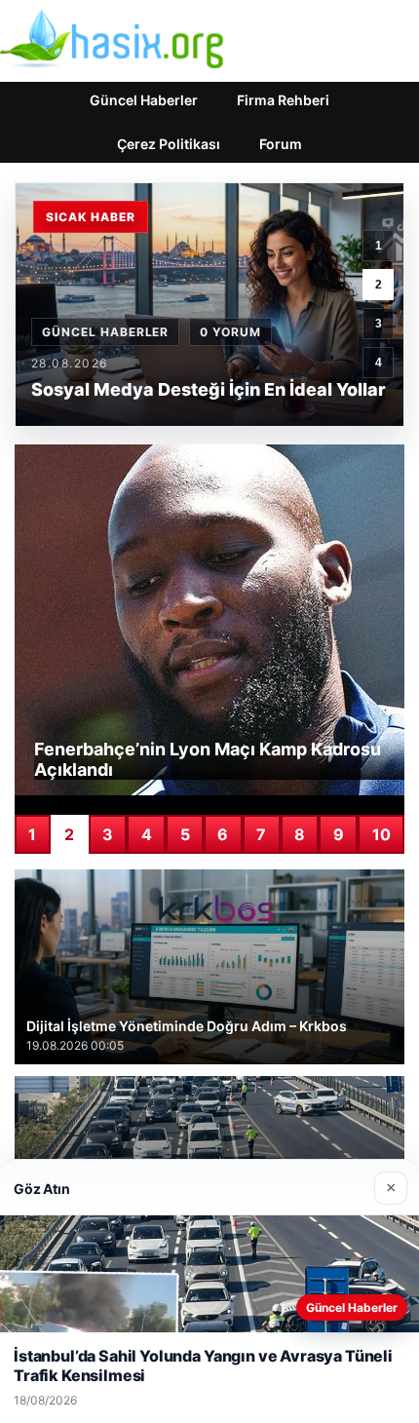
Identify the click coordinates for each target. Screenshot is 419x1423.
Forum (280, 143)
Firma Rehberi (283, 100)
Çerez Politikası (168, 143)
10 (381, 834)
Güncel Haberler (144, 100)
